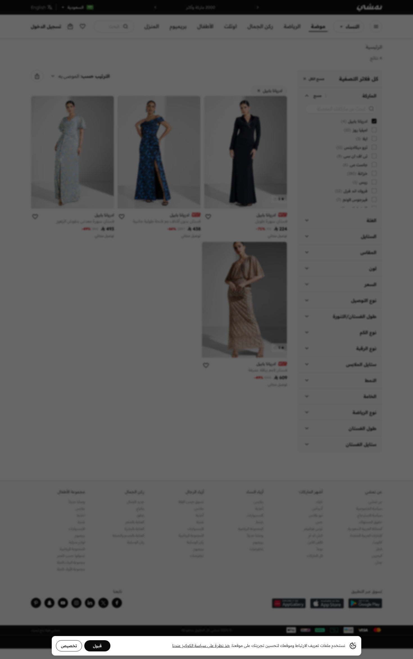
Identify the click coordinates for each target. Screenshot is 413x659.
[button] (206, 329)
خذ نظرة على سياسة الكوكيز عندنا (201, 645)
